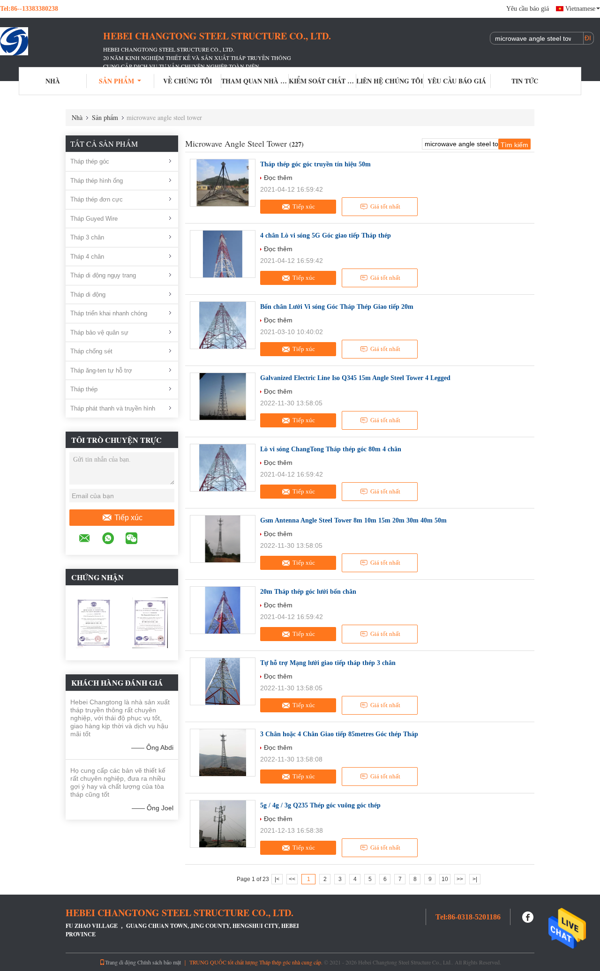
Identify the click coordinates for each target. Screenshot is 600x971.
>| (474, 879)
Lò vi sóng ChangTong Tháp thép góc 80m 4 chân (330, 449)
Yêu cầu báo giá (527, 8)
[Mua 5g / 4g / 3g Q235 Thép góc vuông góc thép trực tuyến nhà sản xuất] (222, 824)
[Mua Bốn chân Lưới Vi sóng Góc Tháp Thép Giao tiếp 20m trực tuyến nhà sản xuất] (222, 325)
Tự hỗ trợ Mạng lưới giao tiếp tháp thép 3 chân (328, 662)
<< (292, 879)
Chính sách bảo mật (159, 962)
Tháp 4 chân (87, 256)
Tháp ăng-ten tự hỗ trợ (101, 370)
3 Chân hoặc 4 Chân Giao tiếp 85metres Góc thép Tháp (339, 734)
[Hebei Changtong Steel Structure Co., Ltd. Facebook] (528, 916)
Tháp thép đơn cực (96, 199)
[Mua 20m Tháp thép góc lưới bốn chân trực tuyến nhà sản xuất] (222, 610)
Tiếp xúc (128, 518)
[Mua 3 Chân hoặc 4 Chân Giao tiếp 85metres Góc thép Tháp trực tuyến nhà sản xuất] (222, 753)
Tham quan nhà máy (255, 81)
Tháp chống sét (91, 351)
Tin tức (524, 81)
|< (277, 879)
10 (445, 879)
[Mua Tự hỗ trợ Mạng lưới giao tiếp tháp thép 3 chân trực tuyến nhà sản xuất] (222, 681)
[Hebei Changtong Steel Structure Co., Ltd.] (51, 41)
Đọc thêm (278, 177)
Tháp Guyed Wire (94, 218)
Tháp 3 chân (87, 237)
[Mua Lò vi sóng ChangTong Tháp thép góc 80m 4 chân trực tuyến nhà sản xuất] (222, 468)
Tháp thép (84, 389)
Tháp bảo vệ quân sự (99, 332)
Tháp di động (87, 294)
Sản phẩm (116, 81)
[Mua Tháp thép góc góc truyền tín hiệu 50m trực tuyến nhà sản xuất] (222, 183)
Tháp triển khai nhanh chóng (108, 313)
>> (460, 879)
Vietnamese (580, 8)
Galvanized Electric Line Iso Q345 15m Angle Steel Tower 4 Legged (355, 377)
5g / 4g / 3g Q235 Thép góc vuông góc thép (320, 805)
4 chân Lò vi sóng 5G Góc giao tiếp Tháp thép (325, 235)
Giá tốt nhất (385, 206)
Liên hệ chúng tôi (389, 81)
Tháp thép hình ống (96, 180)
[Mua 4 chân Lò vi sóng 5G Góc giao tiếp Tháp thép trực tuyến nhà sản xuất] (222, 254)
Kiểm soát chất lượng (322, 81)
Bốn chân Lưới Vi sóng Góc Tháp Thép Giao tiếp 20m (336, 306)
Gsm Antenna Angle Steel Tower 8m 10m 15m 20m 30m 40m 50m (353, 520)
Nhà (52, 81)
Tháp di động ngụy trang (103, 275)
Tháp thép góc (89, 161)
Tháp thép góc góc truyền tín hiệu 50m (315, 164)
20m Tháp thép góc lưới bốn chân (308, 591)
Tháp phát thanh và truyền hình (112, 408)
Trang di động (120, 962)
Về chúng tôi (187, 81)
